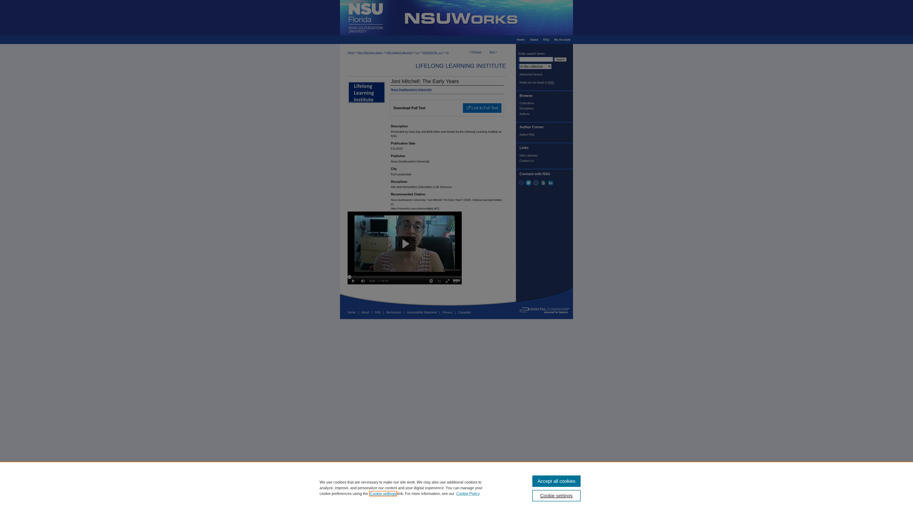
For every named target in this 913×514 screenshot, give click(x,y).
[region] (456, 488)
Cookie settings (383, 494)
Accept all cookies (556, 481)
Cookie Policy (468, 494)
